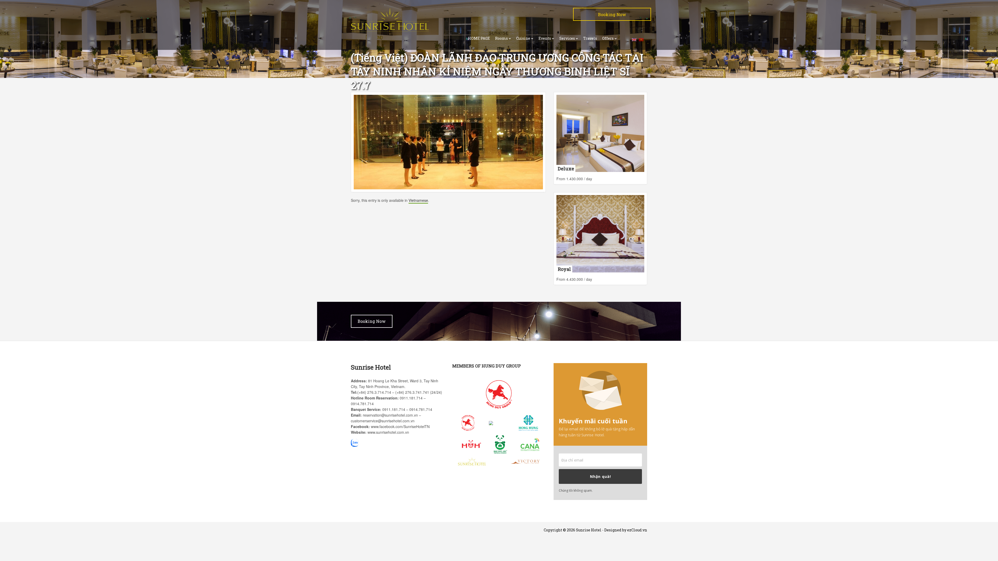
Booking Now (612, 14)
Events (545, 38)
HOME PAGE (479, 38)
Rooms (501, 38)
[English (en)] (634, 39)
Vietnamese (418, 200)
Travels (590, 38)
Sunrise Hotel (588, 529)
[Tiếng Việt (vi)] (641, 39)
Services (567, 38)
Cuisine (523, 38)
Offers (608, 38)
